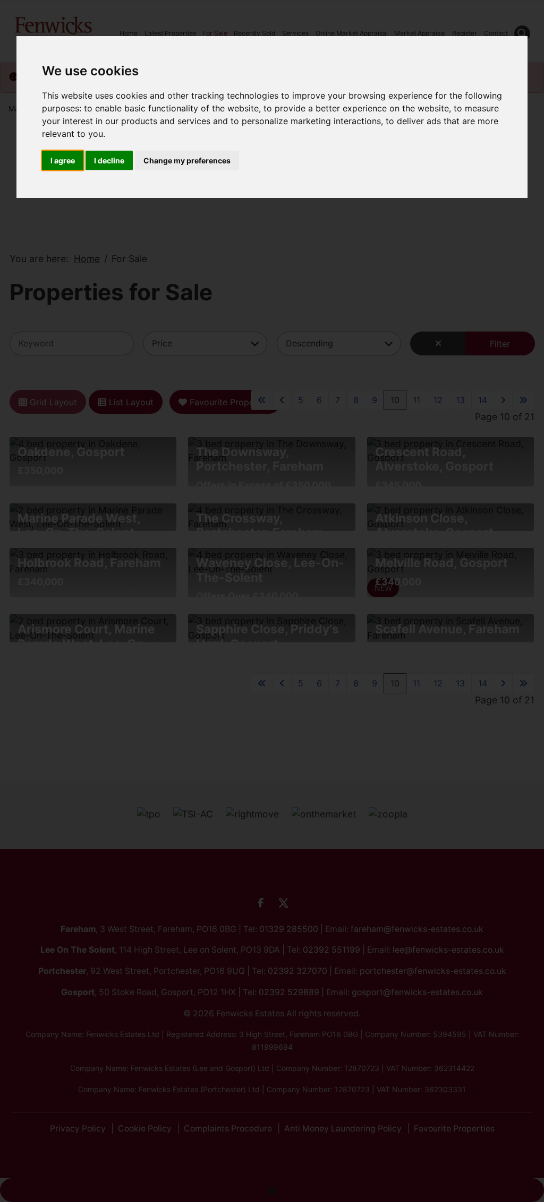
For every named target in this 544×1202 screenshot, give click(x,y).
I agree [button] (62, 160)
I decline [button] (109, 160)
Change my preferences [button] (187, 160)
